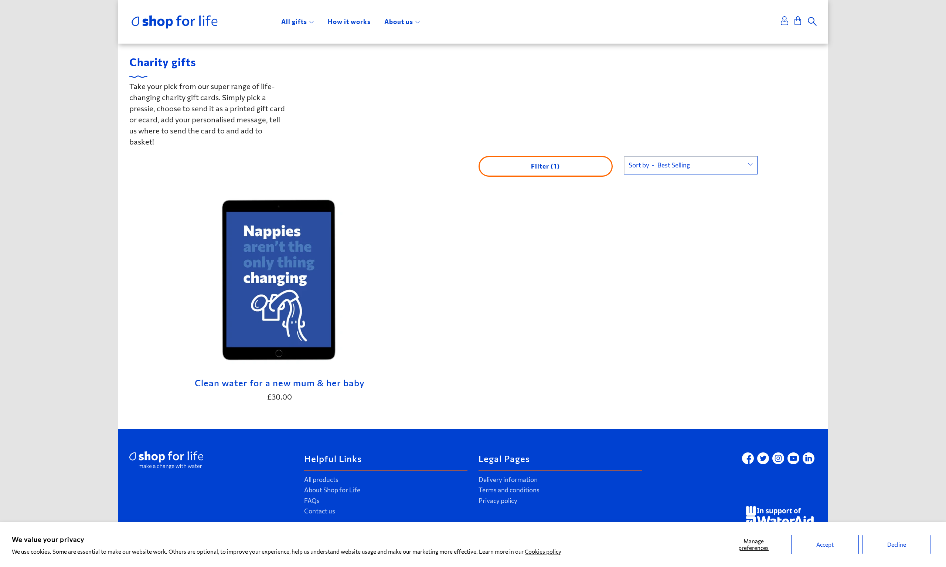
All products (321, 479)
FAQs (312, 501)
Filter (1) (545, 166)
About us (398, 22)
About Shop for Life (332, 490)
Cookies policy (543, 551)
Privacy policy (498, 501)
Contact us (319, 511)
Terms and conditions (509, 490)
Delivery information (508, 479)
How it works (349, 22)
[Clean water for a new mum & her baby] (279, 279)
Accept (825, 544)
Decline (896, 544)
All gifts (294, 22)
